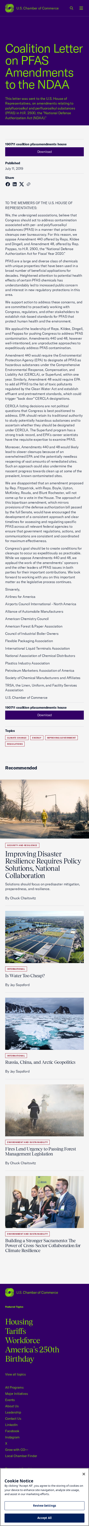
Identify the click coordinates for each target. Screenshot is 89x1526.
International (16, 969)
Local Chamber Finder (21, 1456)
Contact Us (13, 1419)
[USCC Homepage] (44, 1292)
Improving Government (61, 738)
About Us (12, 1406)
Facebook (12, 1431)
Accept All (44, 1518)
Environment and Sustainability (27, 1142)
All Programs (14, 1387)
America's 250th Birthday (32, 1354)
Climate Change (17, 738)
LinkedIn (11, 1425)
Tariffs (15, 1331)
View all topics (15, 1374)
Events (10, 1400)
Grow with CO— (16, 1450)
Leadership (13, 1412)
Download (44, 152)
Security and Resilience (22, 845)
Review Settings (44, 1506)
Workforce (22, 1340)
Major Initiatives (16, 1394)
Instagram (12, 1437)
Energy (36, 738)
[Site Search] (71, 8)
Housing (19, 1321)
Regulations (15, 744)
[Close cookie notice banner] (84, 1474)
